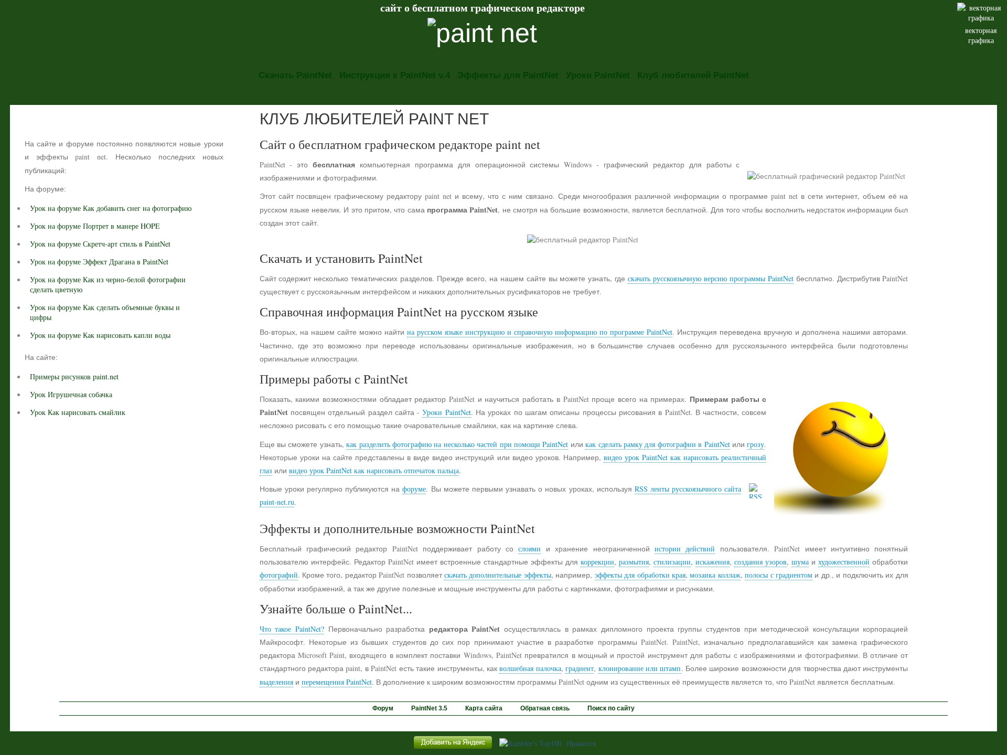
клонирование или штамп (639, 668)
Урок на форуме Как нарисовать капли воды (100, 335)
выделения (276, 682)
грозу (755, 444)
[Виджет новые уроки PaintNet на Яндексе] (453, 748)
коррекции (597, 562)
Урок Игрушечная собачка (71, 394)
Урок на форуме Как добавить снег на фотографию (110, 208)
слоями (529, 549)
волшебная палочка (530, 668)
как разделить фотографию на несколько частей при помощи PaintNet (457, 444)
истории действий (685, 549)
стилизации (672, 562)
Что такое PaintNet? (292, 629)
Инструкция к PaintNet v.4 (394, 75)
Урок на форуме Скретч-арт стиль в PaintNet (100, 244)
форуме (414, 489)
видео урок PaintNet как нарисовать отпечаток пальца (374, 470)
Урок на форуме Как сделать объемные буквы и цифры (105, 312)
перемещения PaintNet (337, 682)
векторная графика (981, 35)
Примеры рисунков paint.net (74, 376)
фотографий (279, 575)
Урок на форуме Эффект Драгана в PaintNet (99, 262)
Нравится (581, 743)
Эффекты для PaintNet (508, 75)
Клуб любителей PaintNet (693, 75)
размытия (634, 562)
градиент (579, 668)
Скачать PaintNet (295, 75)
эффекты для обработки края (640, 575)
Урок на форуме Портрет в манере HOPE (95, 226)
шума (800, 562)
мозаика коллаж (715, 575)
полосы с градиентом (778, 575)
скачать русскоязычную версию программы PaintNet (711, 278)
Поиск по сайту (611, 708)
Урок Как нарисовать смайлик (77, 412)
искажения (712, 562)
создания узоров (760, 562)
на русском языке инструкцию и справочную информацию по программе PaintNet (539, 332)
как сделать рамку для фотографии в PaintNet (657, 444)
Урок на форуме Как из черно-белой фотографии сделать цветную (108, 284)
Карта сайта (483, 708)
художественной (844, 562)
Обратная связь (545, 708)
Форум (382, 708)
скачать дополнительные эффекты (497, 575)
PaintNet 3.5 (429, 708)
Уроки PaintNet (598, 75)
